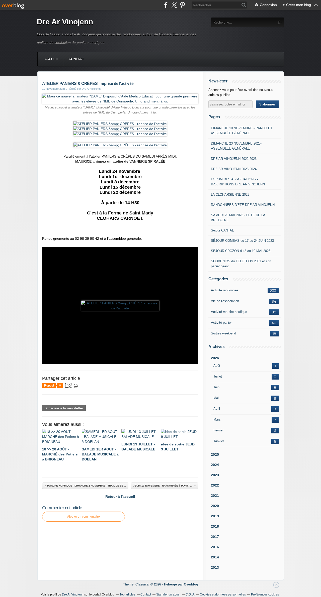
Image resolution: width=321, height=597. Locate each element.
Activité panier (221, 322)
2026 (215, 358)
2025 (215, 454)
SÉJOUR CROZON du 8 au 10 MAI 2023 (240, 251)
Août (216, 366)
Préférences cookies (265, 594)
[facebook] (166, 5)
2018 (215, 526)
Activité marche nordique (229, 312)
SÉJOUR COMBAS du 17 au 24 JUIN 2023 (242, 241)
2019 (215, 516)
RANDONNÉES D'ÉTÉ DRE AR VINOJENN (243, 205)
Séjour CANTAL (222, 230)
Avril (216, 409)
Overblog (191, 584)
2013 (215, 567)
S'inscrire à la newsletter (64, 408)
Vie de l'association (225, 301)
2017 (215, 537)
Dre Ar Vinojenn (65, 22)
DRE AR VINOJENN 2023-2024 (234, 169)
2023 (215, 475)
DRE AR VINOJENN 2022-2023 (234, 159)
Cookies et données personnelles (223, 594)
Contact (76, 59)
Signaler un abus (168, 594)
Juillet (217, 376)
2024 (215, 465)
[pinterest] (182, 5)
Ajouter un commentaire (83, 516)
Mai (216, 398)
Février (218, 430)
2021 (215, 496)
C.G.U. (190, 594)
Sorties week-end (223, 333)
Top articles (127, 594)
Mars (217, 419)
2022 (215, 485)
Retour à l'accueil (120, 497)
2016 (215, 547)
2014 (215, 557)
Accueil (51, 59)
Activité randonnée (224, 290)
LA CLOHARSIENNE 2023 (230, 194)
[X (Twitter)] (174, 5)
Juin (216, 387)
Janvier (218, 441)
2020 (215, 506)
